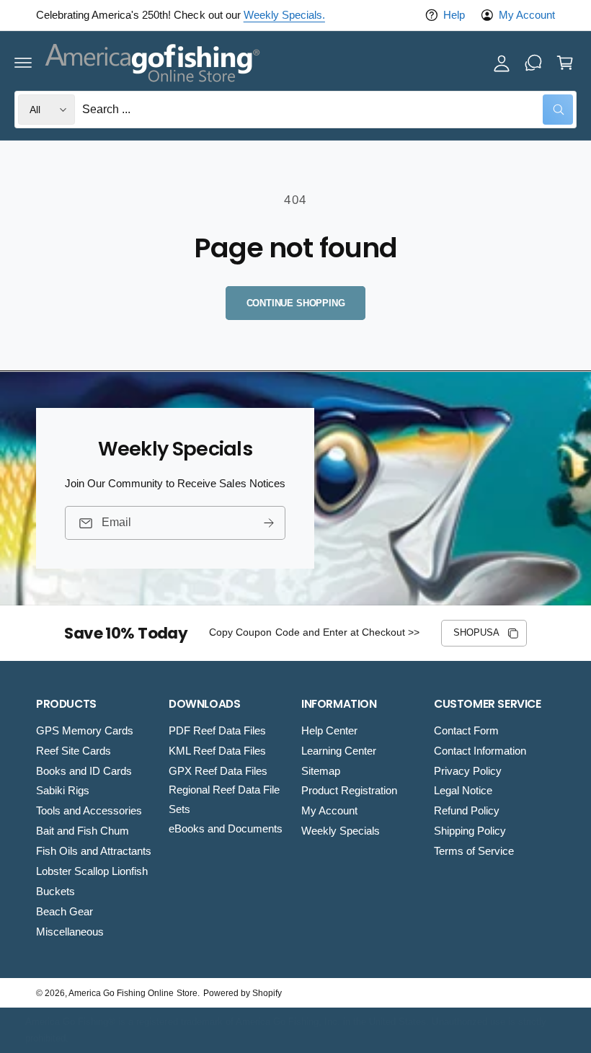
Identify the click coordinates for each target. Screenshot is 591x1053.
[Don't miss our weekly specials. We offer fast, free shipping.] (533, 63)
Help (454, 15)
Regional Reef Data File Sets (224, 799)
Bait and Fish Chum (82, 831)
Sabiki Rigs (62, 790)
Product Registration (349, 790)
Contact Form (466, 731)
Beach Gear (64, 912)
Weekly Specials (340, 831)
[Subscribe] (269, 523)
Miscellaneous (70, 932)
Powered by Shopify (242, 993)
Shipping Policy (470, 831)
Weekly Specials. (284, 15)
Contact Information (480, 751)
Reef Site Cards (73, 751)
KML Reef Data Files (217, 751)
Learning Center (338, 751)
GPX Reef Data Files (218, 771)
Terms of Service (474, 851)
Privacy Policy (468, 771)
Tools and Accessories (89, 811)
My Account (527, 15)
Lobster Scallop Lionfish (92, 871)
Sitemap (320, 771)
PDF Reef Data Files (217, 731)
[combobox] (328, 109)
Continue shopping (295, 303)
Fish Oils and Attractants (93, 851)
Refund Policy (466, 811)
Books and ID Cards (84, 771)
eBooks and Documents (226, 829)
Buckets (55, 891)
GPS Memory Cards (84, 731)
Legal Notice (463, 790)
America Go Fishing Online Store (132, 993)
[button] (23, 63)
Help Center (329, 731)
